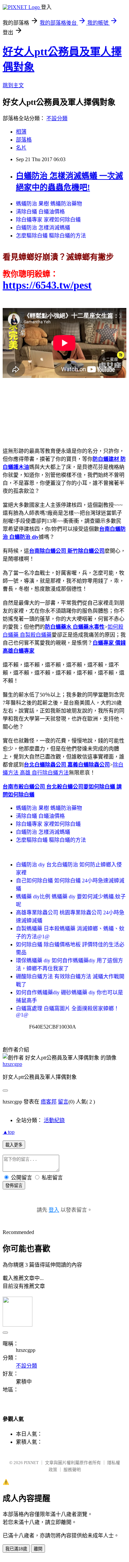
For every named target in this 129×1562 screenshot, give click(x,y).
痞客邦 (49, 1101)
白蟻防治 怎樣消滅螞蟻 (43, 227)
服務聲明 (72, 1469)
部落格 (24, 140)
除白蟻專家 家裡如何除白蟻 (48, 219)
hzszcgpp (12, 1064)
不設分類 (56, 118)
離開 (38, 1548)
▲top (9, 1132)
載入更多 (13, 1144)
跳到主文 (13, 85)
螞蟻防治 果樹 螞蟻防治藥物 (49, 203)
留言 (63, 1101)
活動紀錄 (54, 1120)
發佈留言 (13, 1185)
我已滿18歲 (16, 1548)
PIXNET (31, 1462)
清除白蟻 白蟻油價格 (40, 211)
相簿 (21, 132)
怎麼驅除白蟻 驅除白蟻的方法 (51, 235)
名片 (21, 148)
